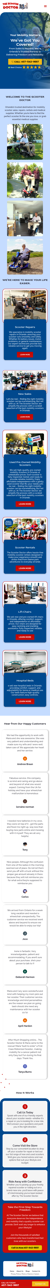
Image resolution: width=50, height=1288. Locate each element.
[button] (45, 6)
